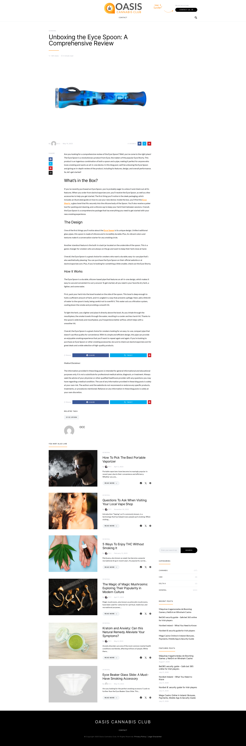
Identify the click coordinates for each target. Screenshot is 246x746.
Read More (110, 483)
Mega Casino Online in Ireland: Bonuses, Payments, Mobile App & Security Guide (177, 696)
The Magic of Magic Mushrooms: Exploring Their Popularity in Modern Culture (125, 588)
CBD (161, 577)
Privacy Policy (140, 737)
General (53, 31)
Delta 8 (162, 583)
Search (189, 550)
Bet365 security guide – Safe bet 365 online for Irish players (176, 667)
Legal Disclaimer (155, 737)
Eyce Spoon (71, 417)
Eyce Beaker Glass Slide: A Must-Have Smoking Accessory (125, 676)
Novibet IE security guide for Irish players (177, 630)
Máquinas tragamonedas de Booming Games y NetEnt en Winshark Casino (176, 657)
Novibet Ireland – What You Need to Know (178, 625)
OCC (58, 144)
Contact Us (185, 10)
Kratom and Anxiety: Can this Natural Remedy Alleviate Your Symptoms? (123, 632)
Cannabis (163, 570)
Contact (123, 17)
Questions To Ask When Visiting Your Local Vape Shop (124, 502)
